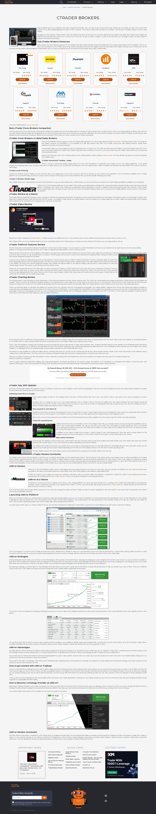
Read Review (22, 83)
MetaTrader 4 (117, 141)
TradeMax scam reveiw (73, 762)
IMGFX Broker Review (73, 765)
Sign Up (22, 79)
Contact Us (86, 765)
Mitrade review (70, 756)
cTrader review (107, 155)
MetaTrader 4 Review (73, 759)
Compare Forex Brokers (91, 752)
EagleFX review (53, 758)
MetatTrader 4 (36, 238)
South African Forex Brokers (72, 752)
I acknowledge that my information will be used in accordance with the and (31, 803)
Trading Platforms (74, 7)
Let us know (31, 125)
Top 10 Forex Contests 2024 (92, 762)
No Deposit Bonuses (55, 765)
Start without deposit (55, 755)
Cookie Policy (28, 804)
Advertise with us (88, 768)
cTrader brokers (60, 476)
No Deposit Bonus (54, 752)
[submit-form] (44, 797)
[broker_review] (22, 59)
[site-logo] (8, 2)
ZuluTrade (132, 469)
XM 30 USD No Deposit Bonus (56, 761)
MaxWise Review (71, 768)
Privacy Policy (18, 804)
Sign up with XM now (78, 375)
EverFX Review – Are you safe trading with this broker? (92, 758)
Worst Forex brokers (90, 755)
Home (64, 7)
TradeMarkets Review (55, 768)
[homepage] (15, 785)
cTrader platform (116, 484)
